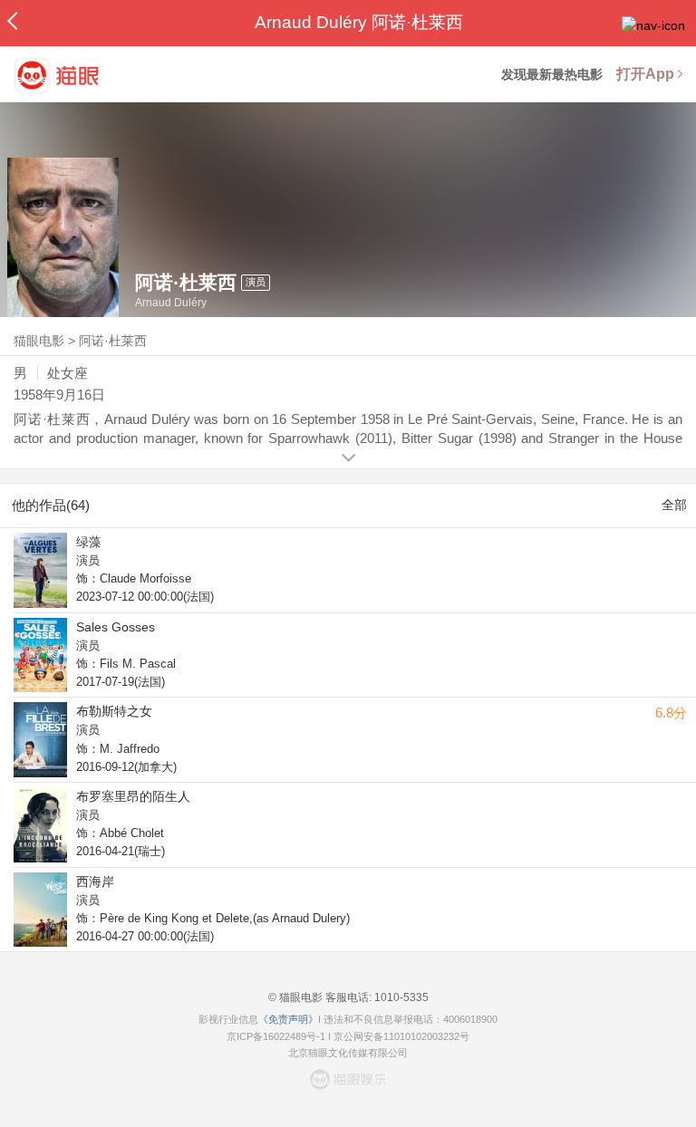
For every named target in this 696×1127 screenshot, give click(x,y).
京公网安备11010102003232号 (401, 1036)
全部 (674, 504)
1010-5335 (400, 997)
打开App (645, 74)
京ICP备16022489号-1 (276, 1036)
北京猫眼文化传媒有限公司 (348, 1052)
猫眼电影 (39, 340)
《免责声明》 (288, 1019)
